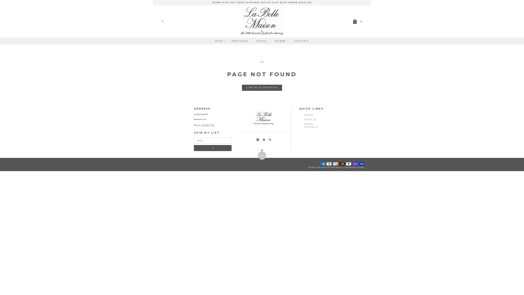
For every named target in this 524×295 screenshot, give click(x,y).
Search (309, 115)
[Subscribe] (213, 148)
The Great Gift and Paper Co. (330, 167)
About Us (310, 119)
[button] (163, 21)
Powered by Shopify (354, 167)
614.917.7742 (208, 125)
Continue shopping (262, 87)
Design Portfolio (311, 126)
